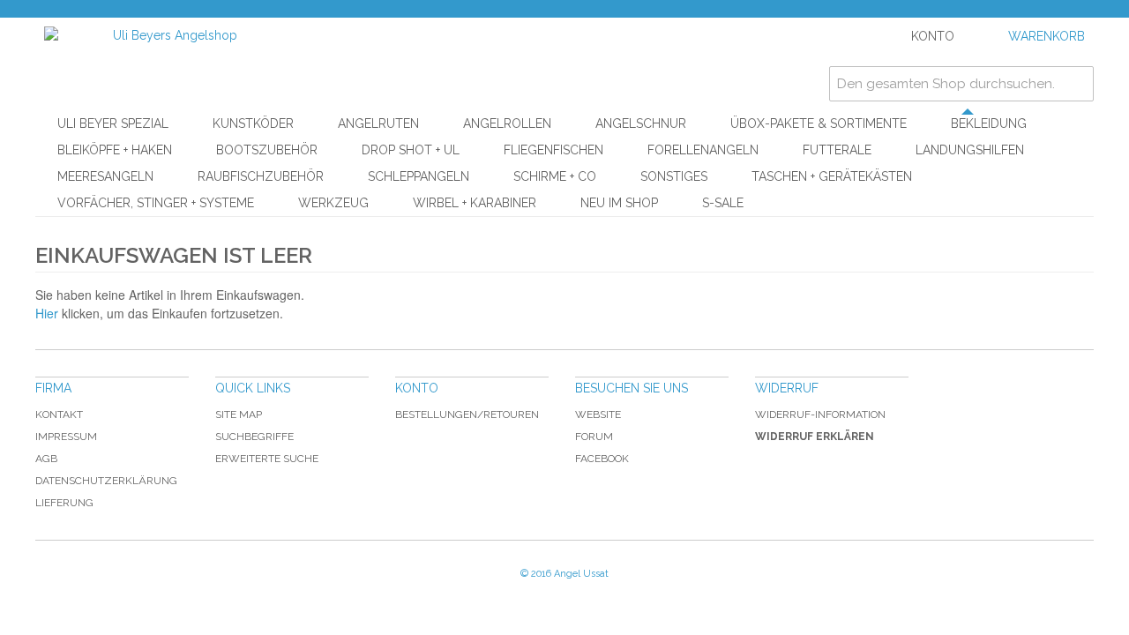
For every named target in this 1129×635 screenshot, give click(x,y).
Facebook (602, 458)
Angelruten (378, 123)
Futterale (837, 150)
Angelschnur (640, 123)
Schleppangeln (418, 176)
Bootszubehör (267, 150)
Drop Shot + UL (411, 150)
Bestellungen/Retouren (467, 414)
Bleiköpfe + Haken (114, 150)
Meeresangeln (105, 176)
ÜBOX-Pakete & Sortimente (818, 123)
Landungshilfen (970, 150)
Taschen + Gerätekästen (831, 176)
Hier (46, 313)
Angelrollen (507, 123)
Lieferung (64, 503)
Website (598, 414)
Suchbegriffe (254, 436)
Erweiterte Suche (266, 458)
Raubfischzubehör (261, 176)
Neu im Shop (619, 203)
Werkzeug (333, 203)
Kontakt (59, 414)
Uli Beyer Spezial (112, 123)
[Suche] (1076, 83)
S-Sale (723, 203)
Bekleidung (989, 123)
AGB (46, 458)
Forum (594, 436)
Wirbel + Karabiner (474, 203)
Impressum (66, 436)
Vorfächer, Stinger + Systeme (155, 203)
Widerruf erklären (814, 436)
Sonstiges (673, 176)
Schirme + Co (554, 176)
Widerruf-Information (820, 414)
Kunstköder (253, 123)
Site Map (238, 414)
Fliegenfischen (553, 150)
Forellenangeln (703, 150)
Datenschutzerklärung (106, 480)
